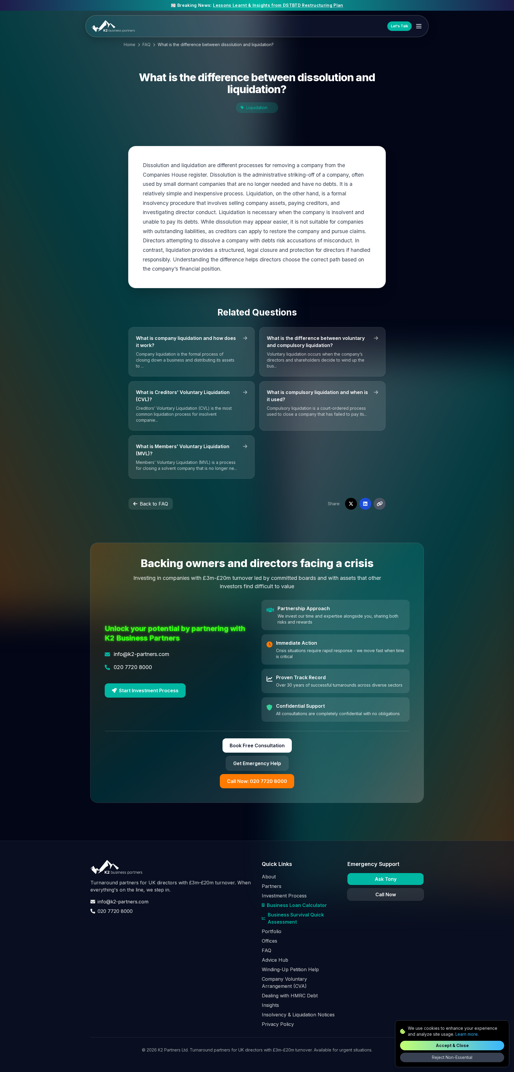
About (269, 877)
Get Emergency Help (257, 763)
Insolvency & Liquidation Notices (298, 1015)
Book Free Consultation (257, 745)
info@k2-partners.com (123, 902)
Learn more (466, 1034)
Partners (271, 886)
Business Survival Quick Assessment (296, 918)
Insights (270, 1005)
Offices (269, 941)
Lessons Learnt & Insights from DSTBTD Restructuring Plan (278, 5)
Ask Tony (386, 879)
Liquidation (256, 107)
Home (129, 44)
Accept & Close (452, 1045)
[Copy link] (380, 504)
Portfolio (271, 931)
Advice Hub (275, 960)
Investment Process (284, 896)
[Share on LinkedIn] (365, 504)
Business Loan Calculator (297, 905)
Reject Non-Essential (452, 1057)
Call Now (385, 894)
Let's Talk (399, 26)
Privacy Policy (278, 1024)
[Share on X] (351, 504)
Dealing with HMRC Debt (290, 996)
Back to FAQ (154, 504)
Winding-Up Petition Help (290, 969)
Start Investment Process (148, 690)
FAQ (146, 44)
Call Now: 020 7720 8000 (257, 781)
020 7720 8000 (115, 911)
